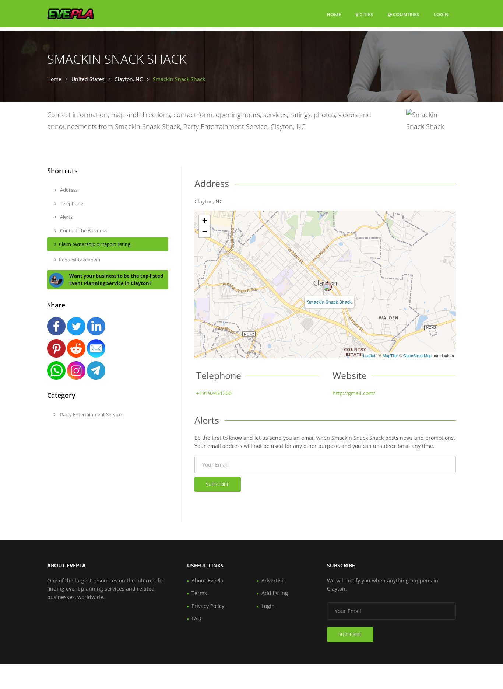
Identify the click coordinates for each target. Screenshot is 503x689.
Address (68, 190)
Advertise (273, 580)
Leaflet (369, 355)
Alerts (66, 216)
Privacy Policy (207, 605)
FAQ (196, 618)
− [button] (204, 231)
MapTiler (390, 355)
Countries (405, 14)
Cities (365, 14)
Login (441, 14)
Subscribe (217, 484)
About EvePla (207, 580)
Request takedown (79, 259)
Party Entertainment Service (90, 414)
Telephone (71, 203)
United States (88, 79)
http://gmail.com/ (354, 393)
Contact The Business (83, 230)
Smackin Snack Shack (329, 302)
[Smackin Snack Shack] (327, 286)
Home (334, 14)
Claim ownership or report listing (94, 244)
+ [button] (204, 220)
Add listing (274, 592)
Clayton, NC (129, 79)
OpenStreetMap (417, 355)
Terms (199, 592)
